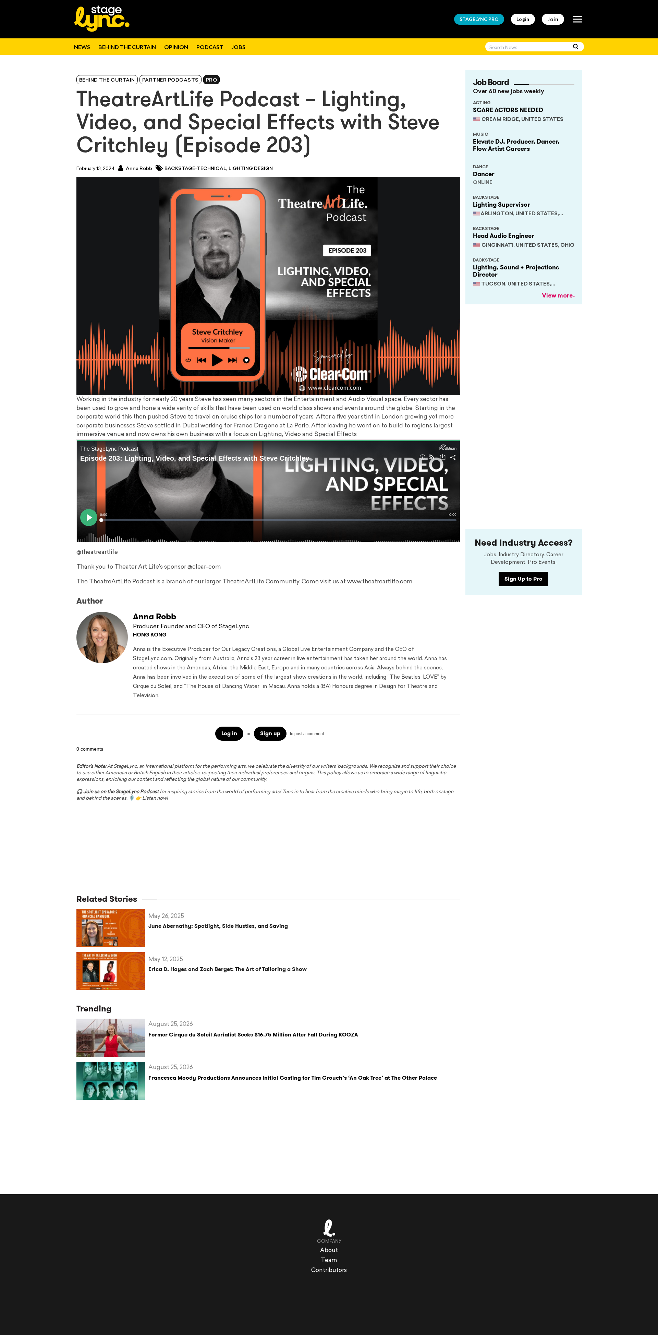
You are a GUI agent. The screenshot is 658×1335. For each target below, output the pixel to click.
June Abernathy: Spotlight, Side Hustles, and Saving (218, 926)
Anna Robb (138, 168)
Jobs (238, 47)
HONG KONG (150, 635)
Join (553, 19)
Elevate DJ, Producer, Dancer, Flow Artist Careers (516, 145)
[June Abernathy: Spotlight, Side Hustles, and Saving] (112, 928)
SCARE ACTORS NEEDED (508, 110)
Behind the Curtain (127, 47)
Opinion (176, 47)
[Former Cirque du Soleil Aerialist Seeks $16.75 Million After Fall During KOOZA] (112, 1038)
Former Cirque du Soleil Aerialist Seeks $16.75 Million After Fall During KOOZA (253, 1035)
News (82, 47)
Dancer (484, 174)
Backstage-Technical (195, 168)
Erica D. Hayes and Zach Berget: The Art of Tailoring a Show (227, 969)
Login (522, 19)
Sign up (270, 733)
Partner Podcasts (170, 80)
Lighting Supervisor (501, 204)
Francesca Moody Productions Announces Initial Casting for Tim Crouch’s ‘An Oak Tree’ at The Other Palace (292, 1078)
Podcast (209, 47)
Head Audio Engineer (503, 235)
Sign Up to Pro (523, 579)
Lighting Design (251, 168)
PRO (479, 19)
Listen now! (155, 798)
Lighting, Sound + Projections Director (516, 271)
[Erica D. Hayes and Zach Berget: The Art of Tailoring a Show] (112, 971)
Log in (229, 733)
